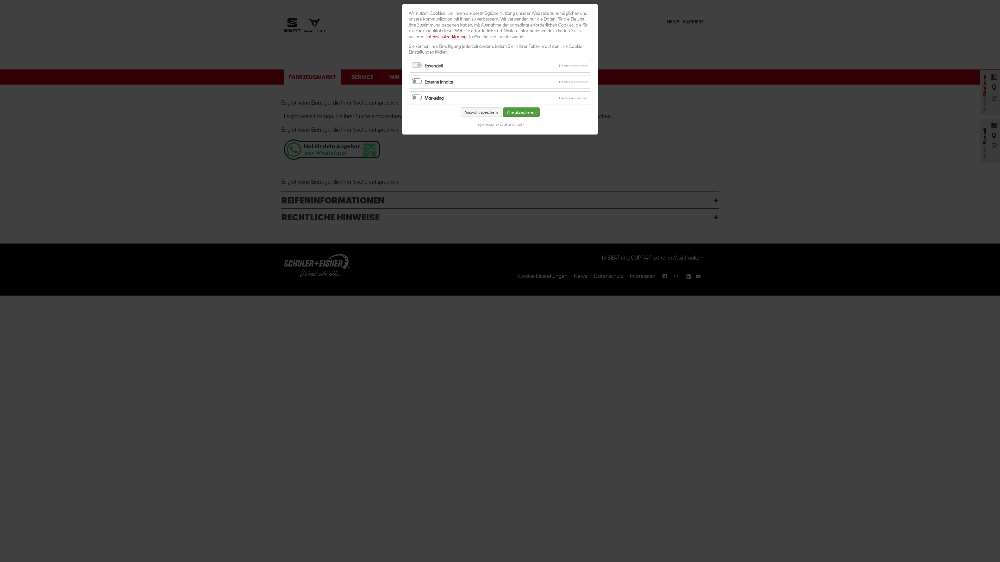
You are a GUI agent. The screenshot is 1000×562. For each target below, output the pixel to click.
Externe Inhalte (439, 81)
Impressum (486, 124)
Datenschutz (512, 124)
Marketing (434, 97)
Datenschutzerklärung (445, 36)
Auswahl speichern (481, 112)
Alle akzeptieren (521, 112)
